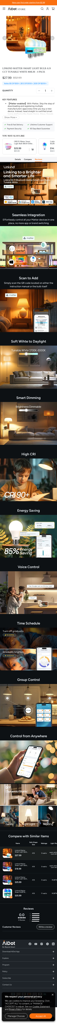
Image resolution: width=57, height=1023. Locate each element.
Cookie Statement (41, 1006)
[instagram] (41, 944)
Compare (28, 159)
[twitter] (47, 944)
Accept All (41, 1016)
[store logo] (16, 8)
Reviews (38, 159)
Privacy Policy (15, 1009)
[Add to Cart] (31, 149)
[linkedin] (53, 944)
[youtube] (35, 944)
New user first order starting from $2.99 (28, 2)
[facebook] (30, 944)
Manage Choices (16, 1016)
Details (18, 159)
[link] (47, 8)
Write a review (45, 927)
